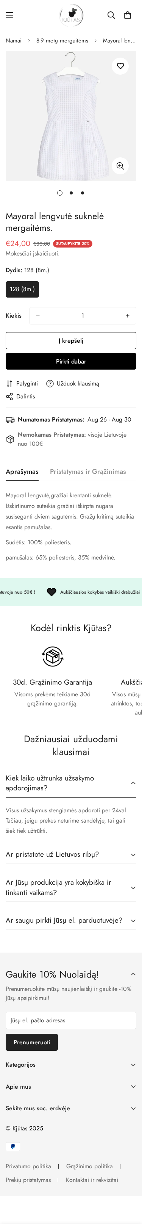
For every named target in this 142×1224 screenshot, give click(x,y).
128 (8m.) (24, 291)
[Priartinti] (120, 165)
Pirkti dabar (71, 361)
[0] (127, 15)
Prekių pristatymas (28, 1179)
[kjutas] (71, 15)
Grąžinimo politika (89, 1166)
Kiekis (14, 315)
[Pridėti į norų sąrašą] (120, 66)
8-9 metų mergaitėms (62, 40)
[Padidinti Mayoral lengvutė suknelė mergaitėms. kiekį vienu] (127, 315)
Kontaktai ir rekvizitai (92, 1179)
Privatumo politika (28, 1166)
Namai (14, 40)
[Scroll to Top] (128, 1183)
